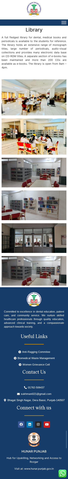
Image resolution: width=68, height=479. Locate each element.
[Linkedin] (30, 424)
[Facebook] (21, 424)
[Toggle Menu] (63, 22)
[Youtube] (47, 424)
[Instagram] (38, 424)
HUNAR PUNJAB (34, 451)
